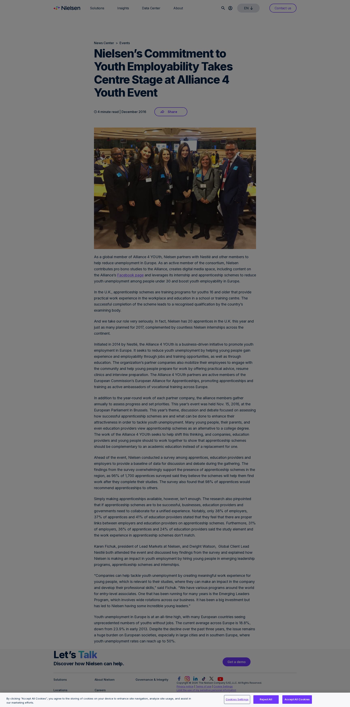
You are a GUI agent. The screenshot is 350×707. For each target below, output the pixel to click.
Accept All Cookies (297, 699)
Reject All (266, 699)
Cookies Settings (237, 699)
